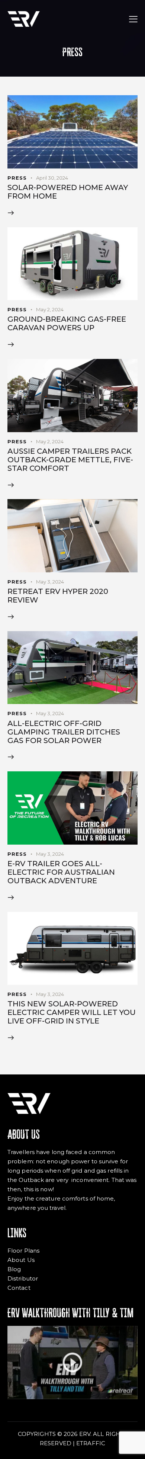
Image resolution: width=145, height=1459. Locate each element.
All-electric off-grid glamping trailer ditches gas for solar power (63, 732)
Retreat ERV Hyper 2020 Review (57, 595)
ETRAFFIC (90, 1443)
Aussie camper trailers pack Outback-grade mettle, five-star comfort (70, 460)
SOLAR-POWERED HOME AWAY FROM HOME (67, 191)
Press (17, 178)
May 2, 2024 (50, 309)
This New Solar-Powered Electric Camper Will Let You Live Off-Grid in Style (71, 1012)
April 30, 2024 (52, 178)
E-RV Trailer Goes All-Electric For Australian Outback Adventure (61, 872)
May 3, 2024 (50, 582)
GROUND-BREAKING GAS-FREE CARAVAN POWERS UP (66, 323)
